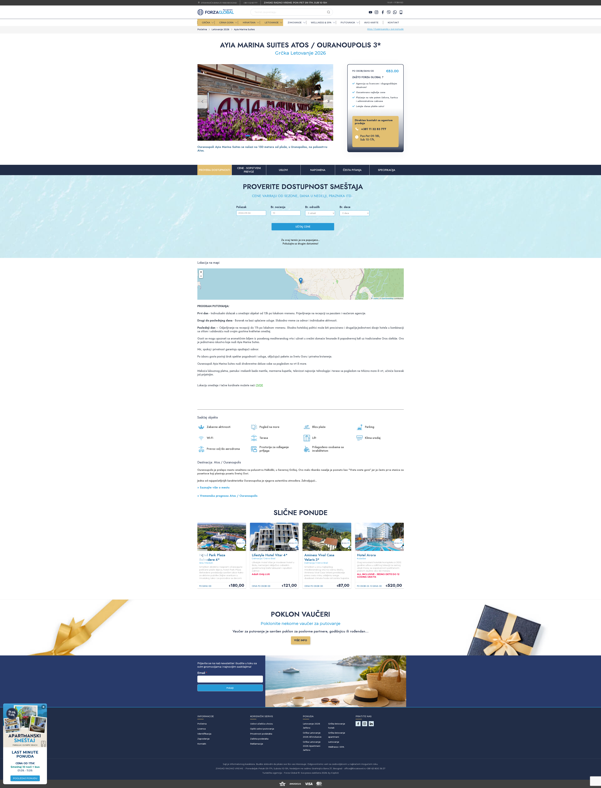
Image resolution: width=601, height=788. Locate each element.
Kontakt (393, 22)
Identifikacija (204, 733)
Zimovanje (295, 22)
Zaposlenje (203, 738)
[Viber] (388, 12)
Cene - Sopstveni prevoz (249, 170)
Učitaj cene (302, 226)
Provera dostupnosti (214, 170)
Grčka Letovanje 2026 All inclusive (312, 735)
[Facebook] (382, 12)
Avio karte (371, 22)
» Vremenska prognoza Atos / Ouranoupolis (227, 496)
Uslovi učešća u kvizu (261, 723)
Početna (202, 29)
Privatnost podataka (261, 733)
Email (201, 673)
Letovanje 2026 (220, 29)
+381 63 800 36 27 (375, 768)
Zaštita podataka (259, 738)
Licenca (201, 728)
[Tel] (401, 12)
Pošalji (230, 688)
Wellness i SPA (336, 747)
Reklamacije (256, 743)
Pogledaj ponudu (25, 778)
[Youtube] (370, 12)
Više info (300, 640)
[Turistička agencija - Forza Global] (215, 11)
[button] (243, 135)
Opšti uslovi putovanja (262, 728)
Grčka (206, 22)
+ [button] (201, 272)
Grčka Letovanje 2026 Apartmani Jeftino (312, 746)
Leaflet (375, 298)
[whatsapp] (395, 12)
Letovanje (333, 742)
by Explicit (333, 773)
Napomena (317, 170)
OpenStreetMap (387, 298)
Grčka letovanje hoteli (336, 725)
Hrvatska (249, 22)
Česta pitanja (352, 170)
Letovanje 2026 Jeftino (311, 725)
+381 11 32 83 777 (250, 3)
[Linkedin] (371, 723)
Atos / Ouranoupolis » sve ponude (385, 29)
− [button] (201, 276)
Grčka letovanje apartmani (336, 735)
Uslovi (283, 170)
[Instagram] (376, 12)
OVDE (259, 385)
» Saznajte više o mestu (213, 487)
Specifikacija (386, 170)
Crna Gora (226, 22)
